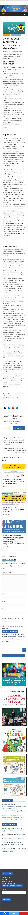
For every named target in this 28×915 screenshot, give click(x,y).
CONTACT (4, 879)
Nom (4, 594)
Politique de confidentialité (8, 883)
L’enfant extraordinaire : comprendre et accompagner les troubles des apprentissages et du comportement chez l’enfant (13, 540)
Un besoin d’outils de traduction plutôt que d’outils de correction (13, 509)
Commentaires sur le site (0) (9, 559)
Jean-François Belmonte (17, 51)
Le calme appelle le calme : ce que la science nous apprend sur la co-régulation (13, 481)
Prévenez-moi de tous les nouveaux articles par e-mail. (12, 627)
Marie (3, 838)
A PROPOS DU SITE (7, 877)
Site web (4, 609)
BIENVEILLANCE (7, 35)
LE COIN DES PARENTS (16, 35)
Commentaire (6, 573)
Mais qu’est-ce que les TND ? (9, 804)
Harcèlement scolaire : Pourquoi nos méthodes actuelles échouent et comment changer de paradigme (14, 850)
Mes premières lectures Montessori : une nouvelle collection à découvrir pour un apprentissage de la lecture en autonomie (15, 441)
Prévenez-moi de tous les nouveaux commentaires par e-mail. (12, 620)
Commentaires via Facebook (9, 561)
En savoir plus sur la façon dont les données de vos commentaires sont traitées (13, 639)
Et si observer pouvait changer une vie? (11, 815)
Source (5, 127)
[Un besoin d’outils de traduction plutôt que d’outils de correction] (14, 493)
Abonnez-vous (18, 428)
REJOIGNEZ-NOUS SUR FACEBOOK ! (13, 656)
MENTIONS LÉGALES (7, 881)
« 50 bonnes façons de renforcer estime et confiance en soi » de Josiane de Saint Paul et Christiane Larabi (13, 395)
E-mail (4, 601)
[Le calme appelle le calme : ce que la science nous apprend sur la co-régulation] (14, 465)
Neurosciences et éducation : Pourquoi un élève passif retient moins (12, 844)
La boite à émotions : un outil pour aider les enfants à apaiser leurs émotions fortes (14, 450)
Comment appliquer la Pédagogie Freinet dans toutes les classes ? (13, 830)
